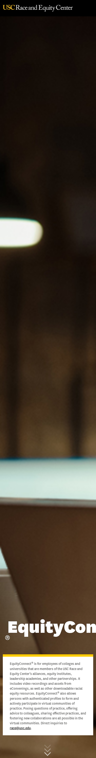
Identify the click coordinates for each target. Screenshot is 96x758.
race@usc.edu (20, 728)
